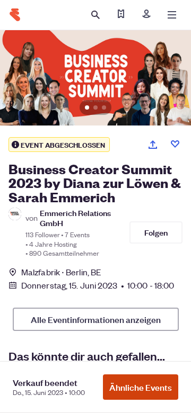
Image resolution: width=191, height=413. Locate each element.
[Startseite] (14, 14)
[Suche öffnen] (95, 14)
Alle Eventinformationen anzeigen (96, 319)
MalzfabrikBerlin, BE (61, 271)
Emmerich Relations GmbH (75, 218)
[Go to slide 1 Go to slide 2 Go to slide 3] (95, 77)
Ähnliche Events (140, 387)
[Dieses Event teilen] (152, 144)
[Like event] (175, 144)
